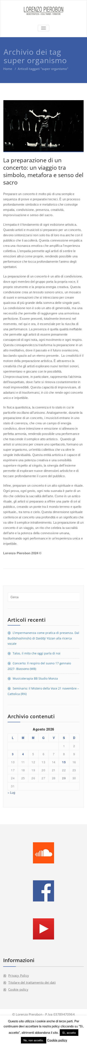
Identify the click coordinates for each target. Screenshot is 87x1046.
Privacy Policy (18, 975)
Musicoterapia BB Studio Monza (35, 678)
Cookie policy (18, 989)
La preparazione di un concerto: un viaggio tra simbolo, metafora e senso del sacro (43, 171)
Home (7, 69)
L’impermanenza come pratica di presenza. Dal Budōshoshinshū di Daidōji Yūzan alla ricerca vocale (43, 638)
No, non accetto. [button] (33, 1040)
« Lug (11, 792)
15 (64, 762)
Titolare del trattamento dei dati (32, 982)
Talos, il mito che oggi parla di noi (36, 653)
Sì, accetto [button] (69, 1033)
